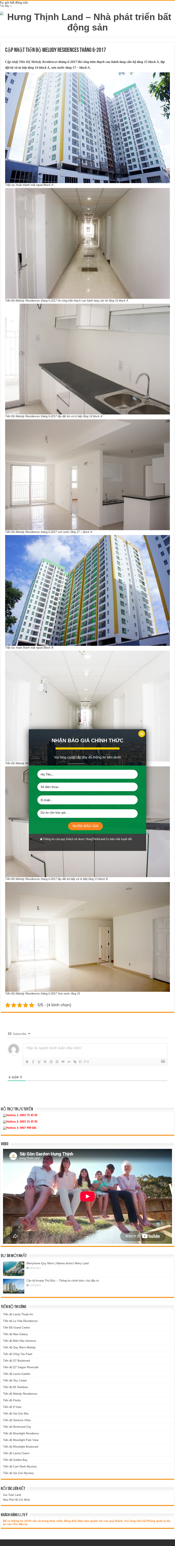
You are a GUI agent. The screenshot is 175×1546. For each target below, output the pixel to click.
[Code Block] (69, 1061)
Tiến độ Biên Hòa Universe (19, 1340)
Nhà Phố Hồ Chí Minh (16, 1499)
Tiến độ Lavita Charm (16, 1453)
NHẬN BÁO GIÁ (85, 826)
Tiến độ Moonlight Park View (20, 1440)
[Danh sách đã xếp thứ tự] (51, 1061)
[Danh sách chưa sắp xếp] (57, 1061)
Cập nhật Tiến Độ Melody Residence (30, 62)
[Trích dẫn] (63, 1061)
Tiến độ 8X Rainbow (15, 1387)
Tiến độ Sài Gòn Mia (15, 1413)
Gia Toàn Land (12, 1494)
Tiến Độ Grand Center (16, 1327)
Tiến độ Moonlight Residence (21, 1433)
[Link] (75, 1061)
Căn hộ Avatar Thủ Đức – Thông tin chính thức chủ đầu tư (62, 1280)
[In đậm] (27, 1061)
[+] (86, 1061)
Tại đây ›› (6, 5)
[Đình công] (45, 1061)
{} (80, 1061)
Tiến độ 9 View (12, 1407)
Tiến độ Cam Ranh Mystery (20, 1466)
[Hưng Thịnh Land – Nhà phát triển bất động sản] (87, 21)
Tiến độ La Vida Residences (20, 1321)
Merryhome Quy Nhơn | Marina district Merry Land (57, 1263)
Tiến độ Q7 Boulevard (16, 1360)
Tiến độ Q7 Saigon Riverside (20, 1367)
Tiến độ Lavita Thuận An (18, 1314)
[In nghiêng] (33, 1061)
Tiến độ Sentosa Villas (17, 1420)
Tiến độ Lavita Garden (16, 1373)
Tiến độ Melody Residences (20, 1393)
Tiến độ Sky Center (15, 1380)
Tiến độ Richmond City (17, 1426)
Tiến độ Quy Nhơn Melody (19, 1347)
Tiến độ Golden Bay (15, 1459)
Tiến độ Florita (12, 1400)
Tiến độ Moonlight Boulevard (20, 1446)
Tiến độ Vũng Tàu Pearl (17, 1354)
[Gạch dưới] (39, 1061)
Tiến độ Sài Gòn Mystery (18, 1473)
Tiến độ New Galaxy (15, 1334)
